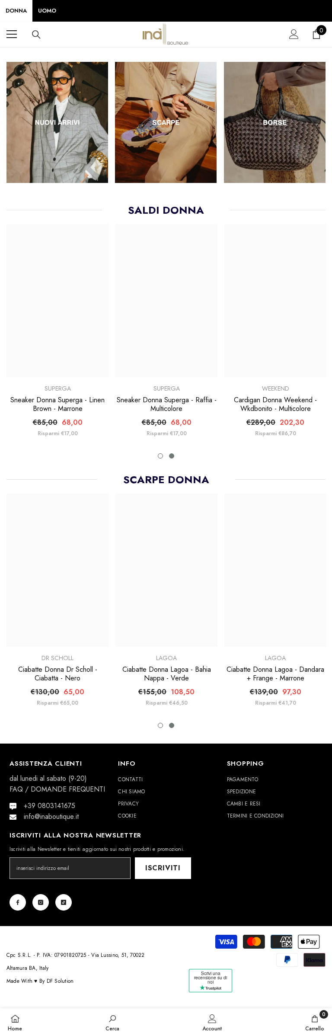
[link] (112, 1022)
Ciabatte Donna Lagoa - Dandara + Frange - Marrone (275, 674)
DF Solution (60, 981)
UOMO (47, 10)
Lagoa (166, 658)
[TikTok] (63, 902)
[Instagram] (40, 902)
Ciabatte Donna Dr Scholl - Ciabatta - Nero (57, 674)
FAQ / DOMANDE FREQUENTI (57, 789)
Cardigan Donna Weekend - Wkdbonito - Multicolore (275, 404)
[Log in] (294, 34)
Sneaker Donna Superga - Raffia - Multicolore (167, 404)
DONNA (16, 10)
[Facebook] (18, 902)
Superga (58, 388)
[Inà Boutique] (57, 122)
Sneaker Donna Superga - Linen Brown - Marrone (57, 404)
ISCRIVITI (163, 868)
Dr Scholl (57, 658)
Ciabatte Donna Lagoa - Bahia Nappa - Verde (166, 674)
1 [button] (160, 456)
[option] (57, 334)
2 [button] (171, 456)
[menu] (11, 34)
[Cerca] (36, 34)
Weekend (275, 388)
